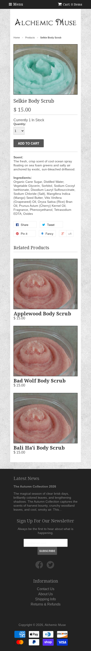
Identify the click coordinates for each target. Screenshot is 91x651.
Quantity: (19, 124)
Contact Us (45, 589)
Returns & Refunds (46, 604)
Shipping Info (45, 599)
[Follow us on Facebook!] (39, 566)
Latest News (26, 478)
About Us (45, 594)
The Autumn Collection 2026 (34, 486)
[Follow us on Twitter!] (51, 566)
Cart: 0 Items (72, 4)
